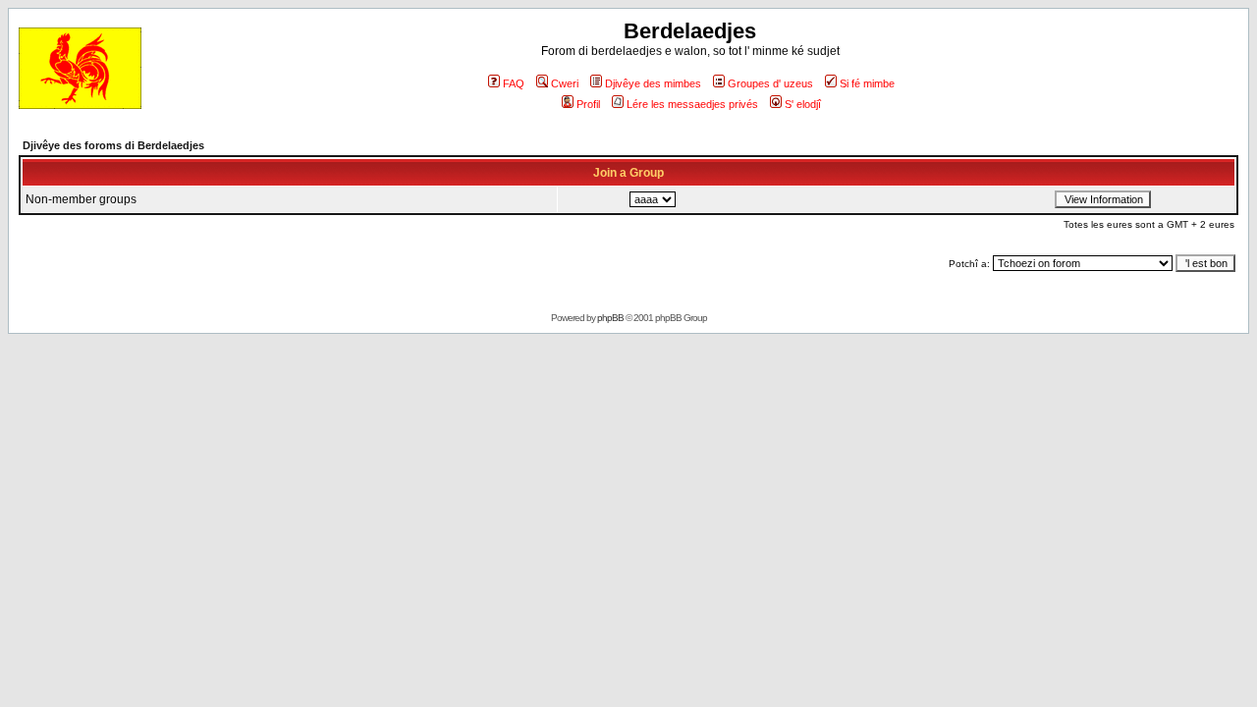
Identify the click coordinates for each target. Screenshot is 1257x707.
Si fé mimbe (867, 83)
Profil (588, 104)
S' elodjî (803, 104)
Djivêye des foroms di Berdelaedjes (113, 145)
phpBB (610, 317)
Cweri (564, 83)
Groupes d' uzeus (770, 83)
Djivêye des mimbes (653, 83)
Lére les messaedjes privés (692, 104)
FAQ (513, 83)
